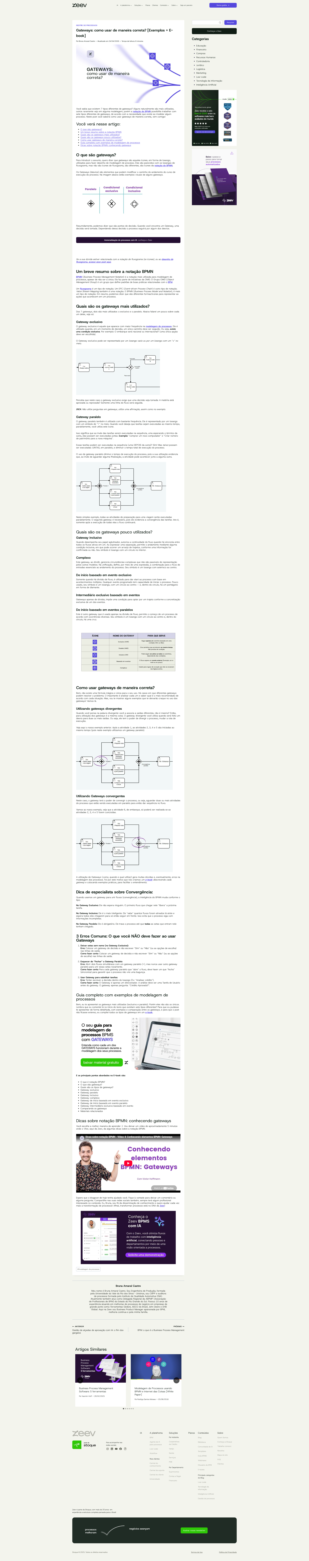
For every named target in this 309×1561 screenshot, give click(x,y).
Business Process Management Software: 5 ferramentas (96, 1390)
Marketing (201, 73)
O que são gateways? (91, 129)
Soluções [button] (137, 5)
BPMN (79, 276)
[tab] (123, 1408)
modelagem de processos (88, 1269)
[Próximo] (176, 1380)
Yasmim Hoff (87, 1396)
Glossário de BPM (205, 1465)
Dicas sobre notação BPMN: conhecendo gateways (106, 145)
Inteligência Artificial (206, 84)
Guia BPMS (202, 1456)
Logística (200, 69)
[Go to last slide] (80, 1380)
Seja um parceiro (186, 5)
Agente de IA (155, 1442)
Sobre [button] (174, 5)
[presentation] (100, 1368)
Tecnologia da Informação (209, 80)
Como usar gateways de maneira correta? (102, 140)
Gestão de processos (86, 25)
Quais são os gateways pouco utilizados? (101, 137)
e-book (148, 879)
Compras (200, 53)
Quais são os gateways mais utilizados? (100, 134)
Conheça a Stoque (224, 1442)
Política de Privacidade (228, 1552)
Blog (199, 1437)
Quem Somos (222, 1437)
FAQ (219, 1459)
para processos (156, 1444)
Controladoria (203, 61)
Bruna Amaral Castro (87, 41)
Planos (147, 5)
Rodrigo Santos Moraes (146, 1399)
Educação (201, 45)
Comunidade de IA (205, 1446)
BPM (151, 1437)
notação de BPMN (142, 111)
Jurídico (200, 65)
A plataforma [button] (125, 5)
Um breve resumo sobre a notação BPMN (101, 132)
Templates (202, 1451)
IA (117, 5)
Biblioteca (202, 1442)
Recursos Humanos (205, 57)
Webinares (202, 1460)
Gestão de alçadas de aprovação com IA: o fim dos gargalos (97, 1329)
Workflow (153, 1453)
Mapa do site (222, 1455)
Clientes (155, 5)
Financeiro (201, 49)
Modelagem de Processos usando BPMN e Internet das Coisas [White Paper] (154, 1391)
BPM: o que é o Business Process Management (161, 1328)
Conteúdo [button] (163, 5)
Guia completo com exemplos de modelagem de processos (110, 142)
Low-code (201, 76)
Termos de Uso (197, 1552)
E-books (201, 1469)
